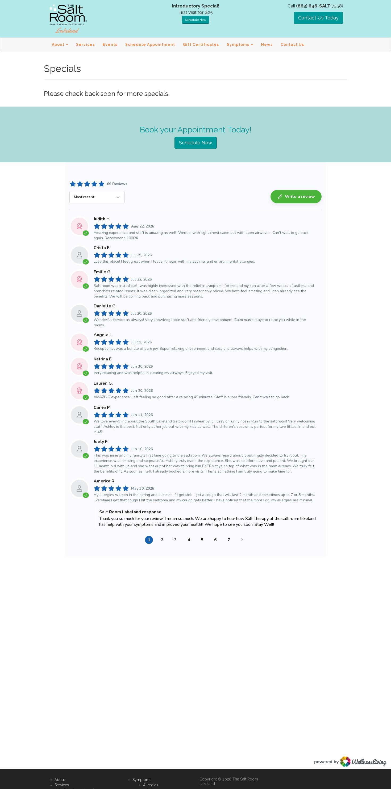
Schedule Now (195, 20)
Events (110, 44)
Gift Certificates (201, 44)
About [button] (58, 44)
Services (85, 44)
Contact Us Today (318, 18)
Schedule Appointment (150, 44)
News (267, 44)
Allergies (150, 785)
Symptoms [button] (238, 44)
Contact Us (292, 44)
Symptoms (141, 780)
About (60, 780)
